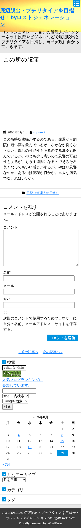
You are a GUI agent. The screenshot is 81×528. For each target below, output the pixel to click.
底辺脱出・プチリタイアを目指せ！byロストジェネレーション (37, 17)
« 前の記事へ (28, 352)
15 (62, 441)
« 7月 (6, 464)
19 (30, 447)
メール (8, 286)
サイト (8, 299)
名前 (7, 272)
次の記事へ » (53, 352)
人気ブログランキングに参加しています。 (22, 382)
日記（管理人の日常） (43, 192)
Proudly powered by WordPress (40, 523)
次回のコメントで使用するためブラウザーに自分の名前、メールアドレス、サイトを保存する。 (40, 323)
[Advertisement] (39, 98)
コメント (10, 227)
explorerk (39, 132)
